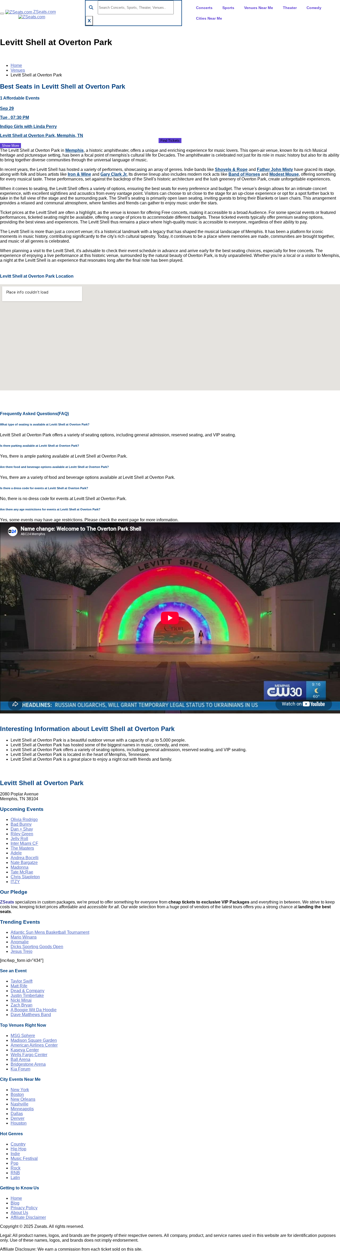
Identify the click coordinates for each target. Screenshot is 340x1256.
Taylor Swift (21, 981)
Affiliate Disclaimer (28, 1217)
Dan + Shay (22, 829)
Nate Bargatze (24, 862)
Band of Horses (244, 174)
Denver (17, 1118)
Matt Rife (19, 986)
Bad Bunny (21, 824)
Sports (228, 8)
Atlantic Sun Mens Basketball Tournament (50, 932)
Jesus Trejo (21, 951)
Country (18, 1144)
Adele (16, 853)
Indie (15, 1153)
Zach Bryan (21, 1005)
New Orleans (23, 1099)
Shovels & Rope (231, 169)
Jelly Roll (19, 838)
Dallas (17, 1113)
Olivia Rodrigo (24, 819)
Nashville (19, 1104)
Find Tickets (170, 141)
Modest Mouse (284, 174)
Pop (14, 1163)
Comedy (314, 8)
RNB (15, 1173)
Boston (17, 1094)
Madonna (19, 867)
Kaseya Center (25, 1050)
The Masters (22, 848)
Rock (15, 1168)
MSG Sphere (23, 1035)
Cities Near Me (209, 18)
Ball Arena (20, 1059)
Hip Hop (18, 1149)
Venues (18, 70)
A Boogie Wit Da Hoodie (34, 1010)
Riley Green (22, 834)
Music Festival (24, 1158)
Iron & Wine (79, 174)
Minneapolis (22, 1109)
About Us (19, 1212)
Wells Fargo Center (29, 1054)
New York (20, 1089)
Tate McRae (22, 872)
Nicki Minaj (21, 1000)
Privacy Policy (24, 1208)
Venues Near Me (258, 8)
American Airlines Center (34, 1045)
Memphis (74, 150)
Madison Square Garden (34, 1040)
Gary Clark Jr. (114, 174)
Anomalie (20, 942)
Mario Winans (24, 937)
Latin (15, 1177)
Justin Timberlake (27, 995)
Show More (10, 146)
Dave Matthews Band (31, 1014)
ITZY (15, 881)
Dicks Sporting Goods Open (37, 946)
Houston (19, 1123)
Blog (15, 1203)
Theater (290, 8)
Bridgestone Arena (28, 1064)
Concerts (204, 8)
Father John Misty (275, 169)
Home (16, 65)
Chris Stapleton (25, 877)
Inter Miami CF (24, 843)
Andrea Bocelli (25, 857)
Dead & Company (27, 990)
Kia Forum (20, 1069)
